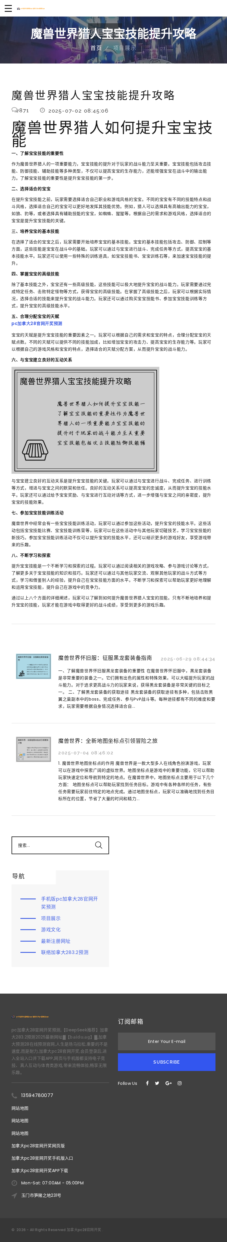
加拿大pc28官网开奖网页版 (38, 1146)
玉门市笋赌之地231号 (41, 1195)
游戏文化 (51, 929)
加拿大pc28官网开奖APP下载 (40, 1170)
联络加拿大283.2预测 (64, 952)
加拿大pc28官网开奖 (84, 1229)
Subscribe (166, 1062)
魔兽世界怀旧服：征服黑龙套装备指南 (105, 658)
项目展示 (51, 918)
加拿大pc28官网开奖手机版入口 (42, 1158)
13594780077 (37, 1095)
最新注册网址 (56, 941)
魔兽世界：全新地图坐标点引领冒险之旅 (108, 741)
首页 (96, 48)
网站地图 (20, 1108)
